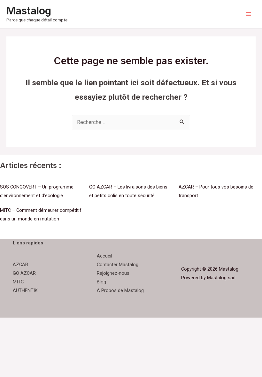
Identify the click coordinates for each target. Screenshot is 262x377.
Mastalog (28, 10)
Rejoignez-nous (113, 273)
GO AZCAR (24, 273)
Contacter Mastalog (117, 264)
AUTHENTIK (25, 290)
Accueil (104, 256)
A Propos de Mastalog (120, 290)
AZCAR (20, 264)
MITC (18, 282)
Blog (101, 282)
